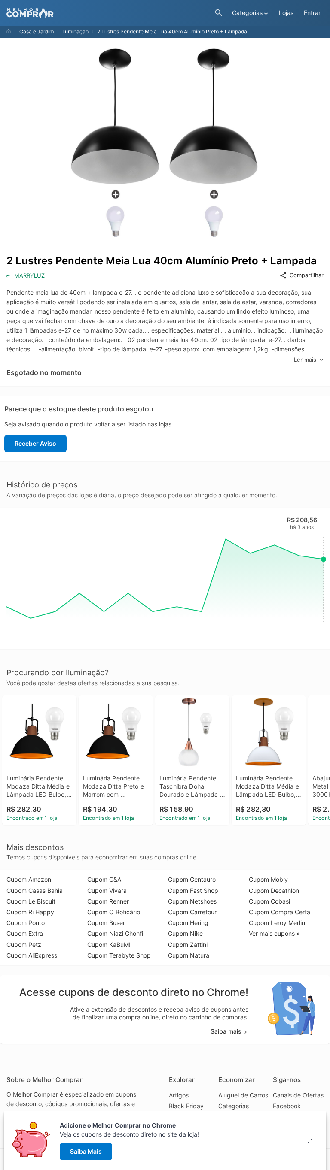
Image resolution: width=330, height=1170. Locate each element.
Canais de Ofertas (298, 1095)
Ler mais (305, 359)
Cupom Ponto (25, 922)
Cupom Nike (185, 933)
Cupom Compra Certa (279, 912)
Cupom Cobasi (269, 901)
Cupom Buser (106, 922)
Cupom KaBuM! (109, 944)
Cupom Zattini (188, 944)
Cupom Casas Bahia (34, 890)
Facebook (287, 1106)
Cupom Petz (23, 944)
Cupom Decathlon (274, 890)
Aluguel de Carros (243, 1095)
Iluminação (75, 31)
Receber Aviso (35, 443)
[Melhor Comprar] (108, 13)
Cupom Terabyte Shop (119, 955)
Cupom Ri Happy (30, 912)
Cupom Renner (108, 901)
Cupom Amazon (28, 879)
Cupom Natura (188, 955)
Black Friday (186, 1106)
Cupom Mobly (268, 879)
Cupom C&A (104, 879)
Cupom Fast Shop (193, 890)
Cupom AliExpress (31, 955)
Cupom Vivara (107, 890)
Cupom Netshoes (192, 901)
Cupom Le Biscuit (30, 901)
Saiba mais (226, 1031)
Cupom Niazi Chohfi (115, 933)
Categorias (233, 1106)
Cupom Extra (24, 933)
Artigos (179, 1095)
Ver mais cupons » (274, 933)
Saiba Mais (86, 1151)
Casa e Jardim (36, 31)
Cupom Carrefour (192, 912)
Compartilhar (307, 275)
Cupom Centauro (192, 879)
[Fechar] (312, 1141)
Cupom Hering (188, 922)
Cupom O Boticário (113, 912)
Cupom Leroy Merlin (277, 922)
